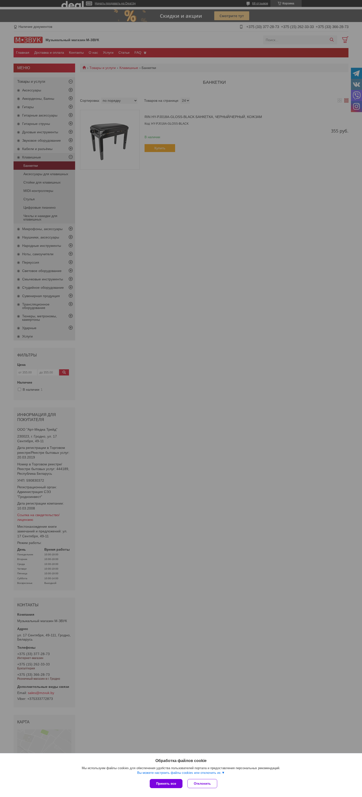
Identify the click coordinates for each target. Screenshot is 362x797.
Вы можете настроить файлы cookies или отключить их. (179, 773)
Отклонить (202, 783)
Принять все (166, 783)
